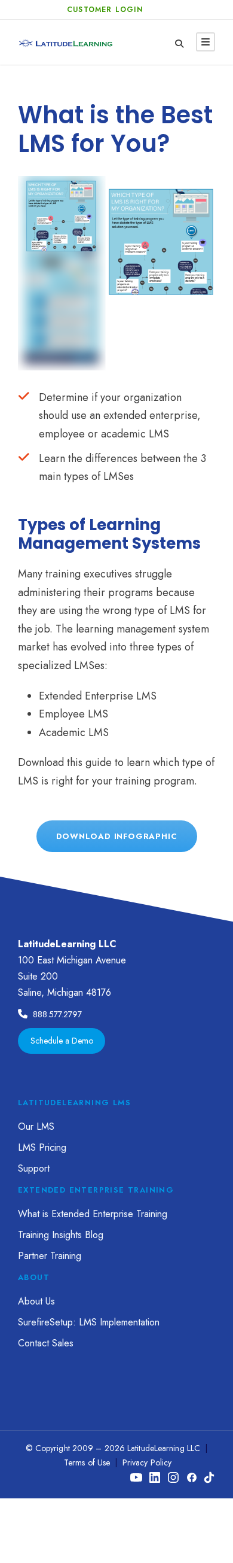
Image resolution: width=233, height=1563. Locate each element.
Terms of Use (87, 1462)
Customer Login (105, 9)
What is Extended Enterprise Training (92, 1214)
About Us (36, 1301)
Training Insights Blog (60, 1235)
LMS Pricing (42, 1147)
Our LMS (36, 1126)
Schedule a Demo (61, 1041)
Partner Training (49, 1256)
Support (34, 1168)
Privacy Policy (146, 1462)
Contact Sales (45, 1343)
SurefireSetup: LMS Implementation (89, 1322)
